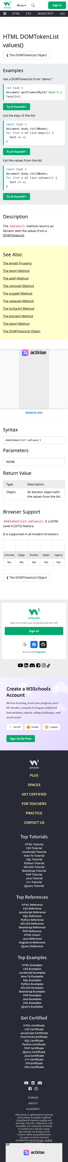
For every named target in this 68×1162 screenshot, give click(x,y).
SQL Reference (32, 916)
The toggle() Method (17, 293)
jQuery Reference (32, 946)
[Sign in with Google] (25, 644)
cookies (48, 1140)
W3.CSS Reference (32, 923)
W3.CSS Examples (32, 988)
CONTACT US (34, 822)
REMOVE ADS (34, 412)
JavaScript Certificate (34, 1033)
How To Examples (32, 976)
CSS (28, 13)
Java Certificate (34, 1055)
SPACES (34, 784)
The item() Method (16, 271)
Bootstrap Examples (32, 991)
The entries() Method (18, 316)
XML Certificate (34, 1067)
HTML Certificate (34, 1025)
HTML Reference (32, 904)
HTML (16, 13)
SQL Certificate (34, 1040)
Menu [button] (20, 5)
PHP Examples (32, 995)
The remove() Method (18, 286)
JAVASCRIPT (45, 13)
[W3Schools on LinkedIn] (26, 666)
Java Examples (32, 999)
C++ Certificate (34, 1059)
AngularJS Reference (32, 942)
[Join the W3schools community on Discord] (32, 666)
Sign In (34, 631)
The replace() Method (18, 301)
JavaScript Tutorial (34, 852)
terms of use (36, 1140)
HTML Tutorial (34, 844)
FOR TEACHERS (34, 803)
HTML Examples (32, 965)
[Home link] (7, 5)
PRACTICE (34, 813)
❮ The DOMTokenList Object (26, 55)
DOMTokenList (13, 235)
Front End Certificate (34, 1037)
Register (41, 652)
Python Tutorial (34, 863)
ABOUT (33, 1103)
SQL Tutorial (34, 859)
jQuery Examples (32, 1006)
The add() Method (16, 278)
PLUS (34, 775)
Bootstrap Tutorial (34, 870)
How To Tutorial (34, 855)
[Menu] (5, 14)
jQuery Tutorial (34, 886)
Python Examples (32, 984)
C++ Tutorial (34, 882)
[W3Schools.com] (34, 765)
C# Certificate (34, 1063)
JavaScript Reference (32, 912)
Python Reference (32, 920)
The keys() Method (16, 324)
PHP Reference (32, 931)
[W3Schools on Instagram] (43, 666)
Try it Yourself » (16, 107)
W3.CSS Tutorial (34, 867)
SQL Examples (32, 980)
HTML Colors (32, 935)
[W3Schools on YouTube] (20, 666)
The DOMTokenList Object (21, 331)
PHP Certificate (34, 1048)
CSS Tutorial (34, 848)
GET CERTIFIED (34, 794)
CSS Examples (32, 969)
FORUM (33, 1097)
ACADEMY (33, 1109)
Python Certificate (34, 1044)
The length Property (17, 263)
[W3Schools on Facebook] (38, 666)
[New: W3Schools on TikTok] (48, 666)
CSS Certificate (34, 1029)
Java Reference (32, 938)
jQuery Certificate (34, 1052)
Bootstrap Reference (32, 927)
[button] (33, 5)
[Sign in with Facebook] (34, 644)
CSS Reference (32, 908)
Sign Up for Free (21, 738)
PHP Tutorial (34, 874)
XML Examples (32, 1003)
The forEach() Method (18, 308)
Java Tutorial (34, 878)
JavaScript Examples (32, 972)
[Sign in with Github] (43, 644)
